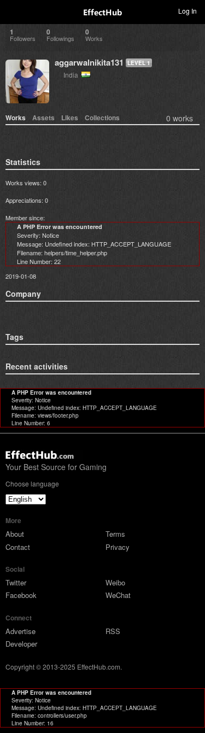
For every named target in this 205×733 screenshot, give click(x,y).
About (14, 534)
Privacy (118, 547)
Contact (17, 547)
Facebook (21, 595)
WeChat (118, 595)
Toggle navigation (13, 10)
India (72, 74)
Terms (115, 534)
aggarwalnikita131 (89, 62)
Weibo (115, 582)
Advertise (20, 631)
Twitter (15, 582)
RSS (113, 631)
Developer (21, 643)
